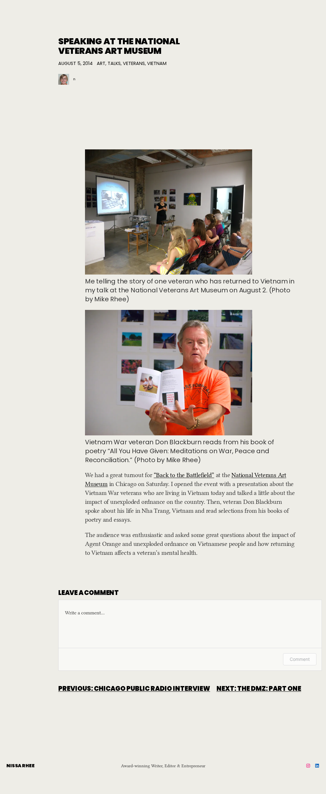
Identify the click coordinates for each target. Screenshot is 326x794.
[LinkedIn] (317, 765)
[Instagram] (308, 765)
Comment (300, 659)
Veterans (134, 63)
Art (101, 63)
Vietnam (157, 63)
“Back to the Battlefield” (184, 475)
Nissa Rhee (20, 765)
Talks (114, 63)
